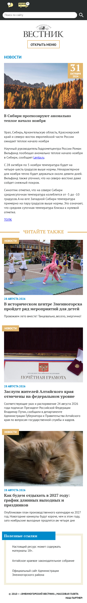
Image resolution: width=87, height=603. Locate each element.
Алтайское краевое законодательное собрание (43, 561)
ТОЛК (8, 219)
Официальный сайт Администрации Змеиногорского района (35, 573)
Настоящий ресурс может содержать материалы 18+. (36, 548)
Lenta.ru (38, 157)
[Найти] (81, 15)
